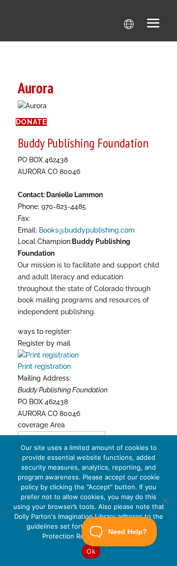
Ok (91, 551)
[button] (153, 24)
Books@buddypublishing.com (87, 230)
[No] (165, 501)
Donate (31, 122)
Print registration (44, 366)
